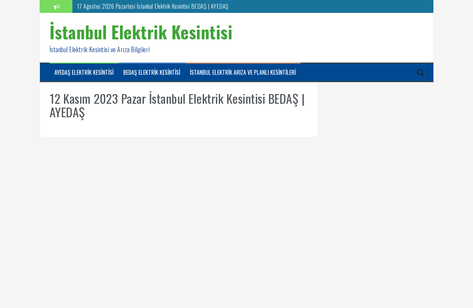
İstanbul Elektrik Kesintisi (141, 31)
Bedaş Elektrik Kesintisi (151, 72)
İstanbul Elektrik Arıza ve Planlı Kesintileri (243, 72)
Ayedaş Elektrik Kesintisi (84, 72)
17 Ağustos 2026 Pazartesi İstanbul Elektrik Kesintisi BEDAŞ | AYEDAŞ (152, 6)
